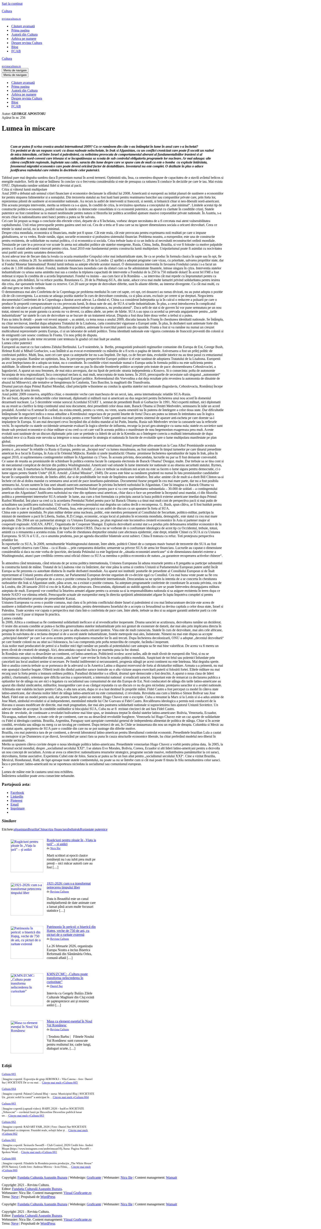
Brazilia (33, 829)
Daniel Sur (56, 986)
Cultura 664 (9, 1088)
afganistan (21, 829)
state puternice (97, 829)
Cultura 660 (9, 1158)
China (42, 829)
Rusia (84, 829)
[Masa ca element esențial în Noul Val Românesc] (26, 1052)
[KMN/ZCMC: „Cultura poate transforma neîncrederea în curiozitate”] (26, 1005)
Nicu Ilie (55, 848)
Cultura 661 (9, 1140)
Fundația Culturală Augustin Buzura (37, 1189)
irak (77, 829)
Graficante (94, 1177)
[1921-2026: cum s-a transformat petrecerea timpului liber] (26, 914)
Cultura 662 (9, 1122)
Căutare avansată (23, 26)
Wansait (171, 1177)
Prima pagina (20, 30)
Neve (15, 1197)
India (71, 829)
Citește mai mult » (60, 1082)
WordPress (47, 1197)
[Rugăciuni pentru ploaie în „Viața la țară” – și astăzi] (26, 871)
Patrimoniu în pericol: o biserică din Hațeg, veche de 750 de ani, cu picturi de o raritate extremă (71, 930)
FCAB (16, 51)
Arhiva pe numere (23, 38)
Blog (14, 47)
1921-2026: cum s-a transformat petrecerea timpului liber (69, 885)
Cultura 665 (9, 1074)
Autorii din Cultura (24, 34)
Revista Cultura (59, 891)
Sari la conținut (12, 3)
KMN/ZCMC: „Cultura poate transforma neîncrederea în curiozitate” (67, 978)
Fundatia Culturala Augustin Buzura (42, 1177)
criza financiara (57, 829)
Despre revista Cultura (26, 43)
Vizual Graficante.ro (77, 1193)
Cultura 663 (9, 1103)
